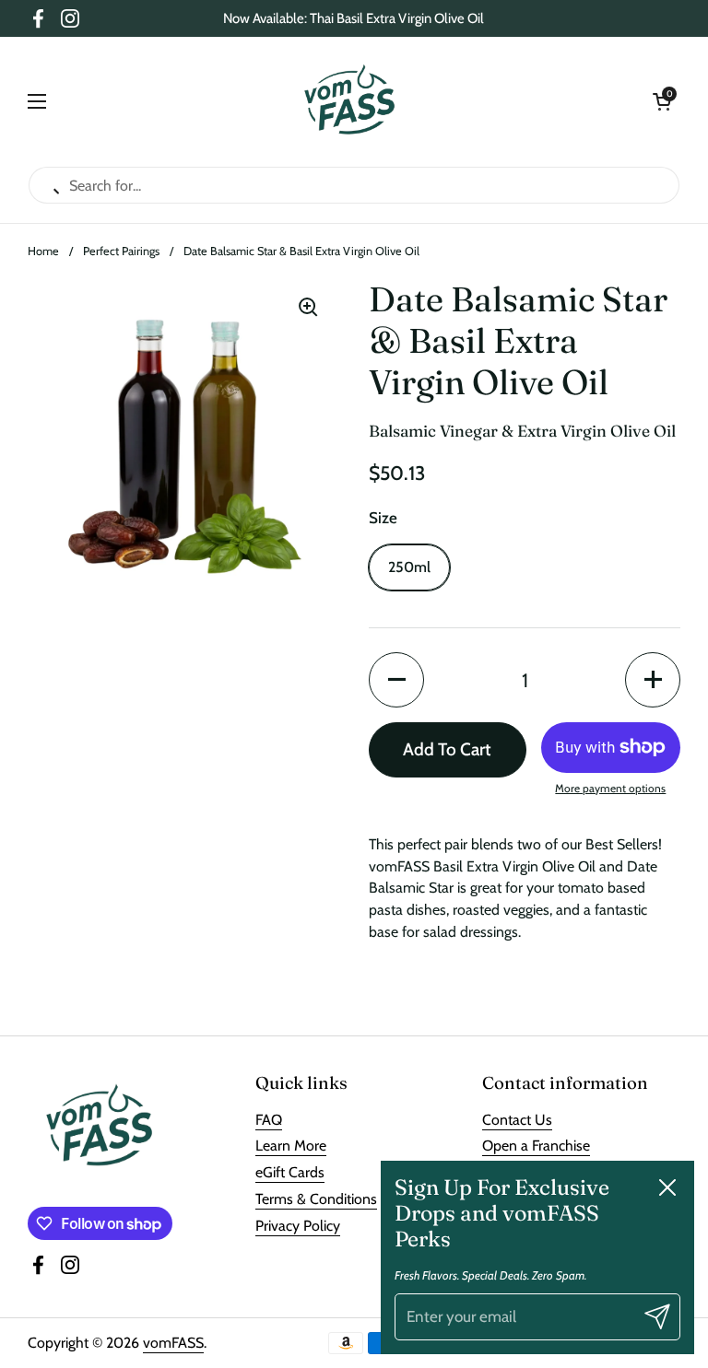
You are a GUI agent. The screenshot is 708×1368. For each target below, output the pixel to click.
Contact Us (517, 1119)
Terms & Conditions (316, 1199)
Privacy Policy (297, 1225)
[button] (661, 101)
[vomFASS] (350, 101)
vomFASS (173, 1342)
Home (43, 251)
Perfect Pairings (121, 251)
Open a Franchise (536, 1145)
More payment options (610, 788)
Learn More (290, 1145)
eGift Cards (289, 1172)
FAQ (268, 1119)
